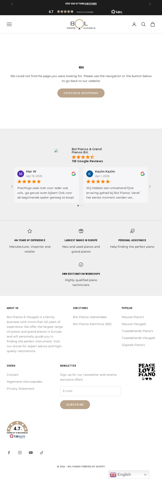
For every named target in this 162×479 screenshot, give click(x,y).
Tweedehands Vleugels (138, 338)
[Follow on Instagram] (20, 452)
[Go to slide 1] (78, 205)
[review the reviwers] (74, 174)
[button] (81, 11)
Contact (13, 375)
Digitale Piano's (133, 345)
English (123, 474)
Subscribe (75, 404)
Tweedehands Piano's (137, 331)
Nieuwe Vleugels (134, 324)
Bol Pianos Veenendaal (90, 317)
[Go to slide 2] (81, 205)
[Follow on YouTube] (31, 452)
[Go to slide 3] (84, 205)
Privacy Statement (20, 389)
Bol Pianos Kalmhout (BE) (92, 324)
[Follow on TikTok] (42, 452)
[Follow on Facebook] (9, 452)
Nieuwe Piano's (133, 317)
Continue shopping (80, 93)
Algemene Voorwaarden (24, 382)
